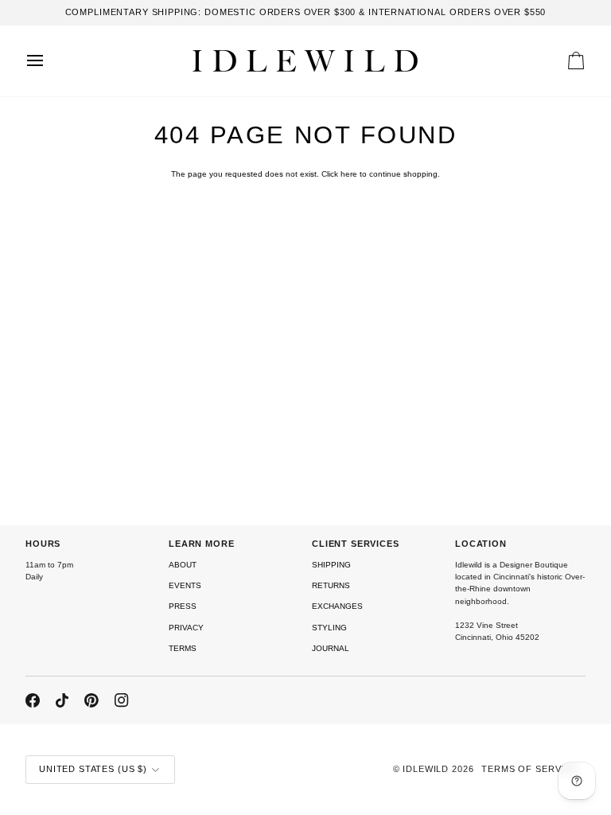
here (349, 174)
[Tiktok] (62, 700)
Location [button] (481, 543)
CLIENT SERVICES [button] (355, 543)
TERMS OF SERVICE (529, 769)
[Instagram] (122, 700)
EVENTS (185, 585)
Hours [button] (42, 543)
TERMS (183, 648)
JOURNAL (330, 648)
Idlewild (426, 769)
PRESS (183, 606)
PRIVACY (186, 627)
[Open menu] (49, 60)
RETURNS (331, 585)
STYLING (329, 627)
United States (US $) (93, 769)
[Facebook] (32, 700)
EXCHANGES (337, 606)
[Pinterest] (91, 700)
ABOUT (183, 564)
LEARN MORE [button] (202, 543)
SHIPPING (331, 564)
